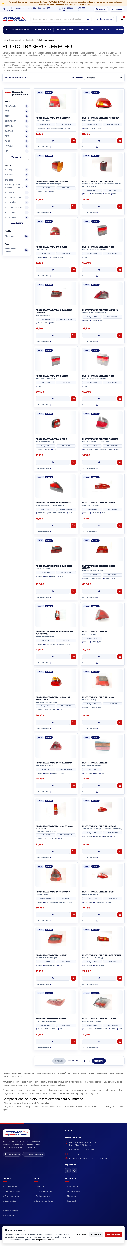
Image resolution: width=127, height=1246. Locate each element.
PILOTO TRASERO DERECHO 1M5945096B (54, 566)
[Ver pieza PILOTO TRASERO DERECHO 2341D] (53, 462)
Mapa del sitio (10, 1215)
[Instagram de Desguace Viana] (74, 1170)
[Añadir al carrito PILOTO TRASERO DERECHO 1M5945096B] (73, 591)
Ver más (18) (16, 157)
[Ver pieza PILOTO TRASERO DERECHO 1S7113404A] (53, 785)
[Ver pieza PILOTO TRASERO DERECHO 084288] (99, 269)
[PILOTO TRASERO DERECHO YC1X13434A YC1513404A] (55, 809)
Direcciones (71, 1196)
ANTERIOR (59, 1061)
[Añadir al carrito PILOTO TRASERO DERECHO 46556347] (119, 525)
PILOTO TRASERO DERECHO (95, 632)
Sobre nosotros (87, 30)
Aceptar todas (113, 1234)
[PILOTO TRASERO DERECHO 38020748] (55, 101)
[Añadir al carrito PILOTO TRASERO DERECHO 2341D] (73, 462)
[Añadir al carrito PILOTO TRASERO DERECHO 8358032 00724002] (119, 591)
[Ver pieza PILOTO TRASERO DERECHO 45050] (99, 206)
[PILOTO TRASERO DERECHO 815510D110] (102, 293)
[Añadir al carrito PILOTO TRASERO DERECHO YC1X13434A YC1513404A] (73, 851)
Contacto (104, 30)
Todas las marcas (11, 1211)
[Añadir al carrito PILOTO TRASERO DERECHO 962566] (73, 206)
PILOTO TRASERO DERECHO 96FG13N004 (100, 118)
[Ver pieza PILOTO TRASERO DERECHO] (99, 656)
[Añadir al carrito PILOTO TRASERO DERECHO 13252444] (119, 1041)
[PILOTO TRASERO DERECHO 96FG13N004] (102, 101)
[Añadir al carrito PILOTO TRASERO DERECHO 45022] (73, 269)
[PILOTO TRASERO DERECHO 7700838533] (55, 486)
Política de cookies (43, 1196)
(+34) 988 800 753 (67, 9)
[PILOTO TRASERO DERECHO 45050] (102, 165)
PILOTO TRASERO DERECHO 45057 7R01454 (101, 955)
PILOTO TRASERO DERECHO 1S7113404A (54, 763)
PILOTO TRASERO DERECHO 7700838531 (100, 439)
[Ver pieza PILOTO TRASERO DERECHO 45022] (53, 269)
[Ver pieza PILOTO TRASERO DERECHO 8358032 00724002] (99, 591)
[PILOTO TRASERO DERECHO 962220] (102, 680)
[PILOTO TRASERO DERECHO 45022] (55, 230)
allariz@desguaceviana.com (79, 1154)
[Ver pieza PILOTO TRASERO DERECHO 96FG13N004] (99, 140)
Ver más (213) (17, 223)
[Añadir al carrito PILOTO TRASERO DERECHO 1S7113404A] (73, 785)
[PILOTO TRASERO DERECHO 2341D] (55, 422)
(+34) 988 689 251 (83, 9)
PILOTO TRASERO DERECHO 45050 (97, 181)
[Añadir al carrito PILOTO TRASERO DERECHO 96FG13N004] (119, 140)
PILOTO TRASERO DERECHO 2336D (51, 1018)
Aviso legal (40, 1186)
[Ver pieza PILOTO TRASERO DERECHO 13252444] (99, 1041)
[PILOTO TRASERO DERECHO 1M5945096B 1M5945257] (55, 293)
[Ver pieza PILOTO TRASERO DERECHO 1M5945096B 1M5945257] (53, 335)
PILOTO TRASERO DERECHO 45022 (51, 247)
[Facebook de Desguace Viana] (68, 1170)
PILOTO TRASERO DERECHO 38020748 (53, 118)
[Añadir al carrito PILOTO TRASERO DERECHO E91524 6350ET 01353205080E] (73, 656)
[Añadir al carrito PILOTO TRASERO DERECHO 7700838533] (73, 525)
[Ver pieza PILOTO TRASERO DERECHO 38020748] (53, 140)
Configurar (96, 1234)
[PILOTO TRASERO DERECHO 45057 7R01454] (102, 938)
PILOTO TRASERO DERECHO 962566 (52, 181)
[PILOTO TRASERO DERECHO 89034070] (55, 875)
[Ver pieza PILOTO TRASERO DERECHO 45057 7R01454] (99, 978)
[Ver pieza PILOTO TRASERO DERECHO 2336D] (53, 1041)
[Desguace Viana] (16, 1133)
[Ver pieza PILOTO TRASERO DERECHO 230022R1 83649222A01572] (53, 722)
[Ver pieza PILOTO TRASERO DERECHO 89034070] (53, 914)
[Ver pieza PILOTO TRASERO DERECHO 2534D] (53, 978)
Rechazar (81, 1234)
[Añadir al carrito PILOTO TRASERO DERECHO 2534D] (73, 978)
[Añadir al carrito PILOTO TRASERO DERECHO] (119, 656)
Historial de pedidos (74, 1191)
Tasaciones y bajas (65, 30)
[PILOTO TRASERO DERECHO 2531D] (102, 875)
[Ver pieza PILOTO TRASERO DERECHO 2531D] (99, 914)
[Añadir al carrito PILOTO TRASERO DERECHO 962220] (119, 722)
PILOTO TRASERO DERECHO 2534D (51, 955)
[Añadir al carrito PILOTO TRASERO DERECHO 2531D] (119, 914)
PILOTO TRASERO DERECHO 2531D (98, 892)
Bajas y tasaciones (12, 1196)
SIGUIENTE (99, 1061)
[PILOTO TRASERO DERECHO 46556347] (102, 486)
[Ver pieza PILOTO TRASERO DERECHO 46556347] (99, 525)
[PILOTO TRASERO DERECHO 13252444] (102, 1002)
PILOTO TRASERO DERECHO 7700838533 (53, 503)
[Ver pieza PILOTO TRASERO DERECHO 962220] (99, 722)
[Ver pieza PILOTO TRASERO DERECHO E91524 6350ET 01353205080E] (53, 656)
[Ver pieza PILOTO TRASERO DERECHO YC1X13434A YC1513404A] (53, 851)
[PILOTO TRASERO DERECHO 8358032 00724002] (102, 549)
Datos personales (73, 1186)
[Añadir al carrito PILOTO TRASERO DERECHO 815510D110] (119, 335)
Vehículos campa (43, 30)
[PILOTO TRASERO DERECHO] (102, 615)
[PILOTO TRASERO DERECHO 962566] (55, 165)
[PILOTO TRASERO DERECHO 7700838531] (102, 422)
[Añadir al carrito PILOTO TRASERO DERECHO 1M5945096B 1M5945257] (73, 335)
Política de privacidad (44, 1191)
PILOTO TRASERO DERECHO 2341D (51, 439)
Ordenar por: (77, 77)
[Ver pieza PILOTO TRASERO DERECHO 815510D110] (99, 335)
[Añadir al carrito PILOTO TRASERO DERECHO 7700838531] (119, 462)
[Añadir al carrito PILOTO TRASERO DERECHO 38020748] (73, 140)
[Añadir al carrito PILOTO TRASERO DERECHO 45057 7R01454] (119, 978)
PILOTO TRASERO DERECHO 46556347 (99, 503)
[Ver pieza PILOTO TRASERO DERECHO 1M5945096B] (53, 591)
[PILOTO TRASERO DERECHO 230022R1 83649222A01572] (55, 680)
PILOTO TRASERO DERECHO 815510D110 (100, 310)
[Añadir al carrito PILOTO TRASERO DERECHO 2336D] (73, 1041)
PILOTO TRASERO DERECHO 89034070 (53, 892)
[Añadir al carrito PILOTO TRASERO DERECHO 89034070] (73, 914)
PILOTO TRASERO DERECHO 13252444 (99, 1018)
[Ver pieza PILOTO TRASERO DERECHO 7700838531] (99, 462)
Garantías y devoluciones (45, 1201)
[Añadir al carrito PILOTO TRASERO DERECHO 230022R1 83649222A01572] (73, 722)
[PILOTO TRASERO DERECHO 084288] (102, 230)
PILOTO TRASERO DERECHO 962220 (98, 697)
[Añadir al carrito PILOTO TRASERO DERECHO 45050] (119, 206)
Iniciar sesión (72, 1201)
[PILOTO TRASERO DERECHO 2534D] (55, 938)
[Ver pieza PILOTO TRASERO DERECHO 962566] (53, 206)
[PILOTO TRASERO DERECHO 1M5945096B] (55, 549)
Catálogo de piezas (21, 30)
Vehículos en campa (12, 1191)
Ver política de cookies (45, 1240)
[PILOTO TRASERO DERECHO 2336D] (55, 1002)
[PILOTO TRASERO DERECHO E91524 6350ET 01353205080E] (55, 615)
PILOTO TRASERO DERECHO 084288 (98, 247)
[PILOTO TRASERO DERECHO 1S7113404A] (55, 746)
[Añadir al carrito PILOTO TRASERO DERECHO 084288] (119, 269)
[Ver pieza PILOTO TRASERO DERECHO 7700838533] (53, 525)
